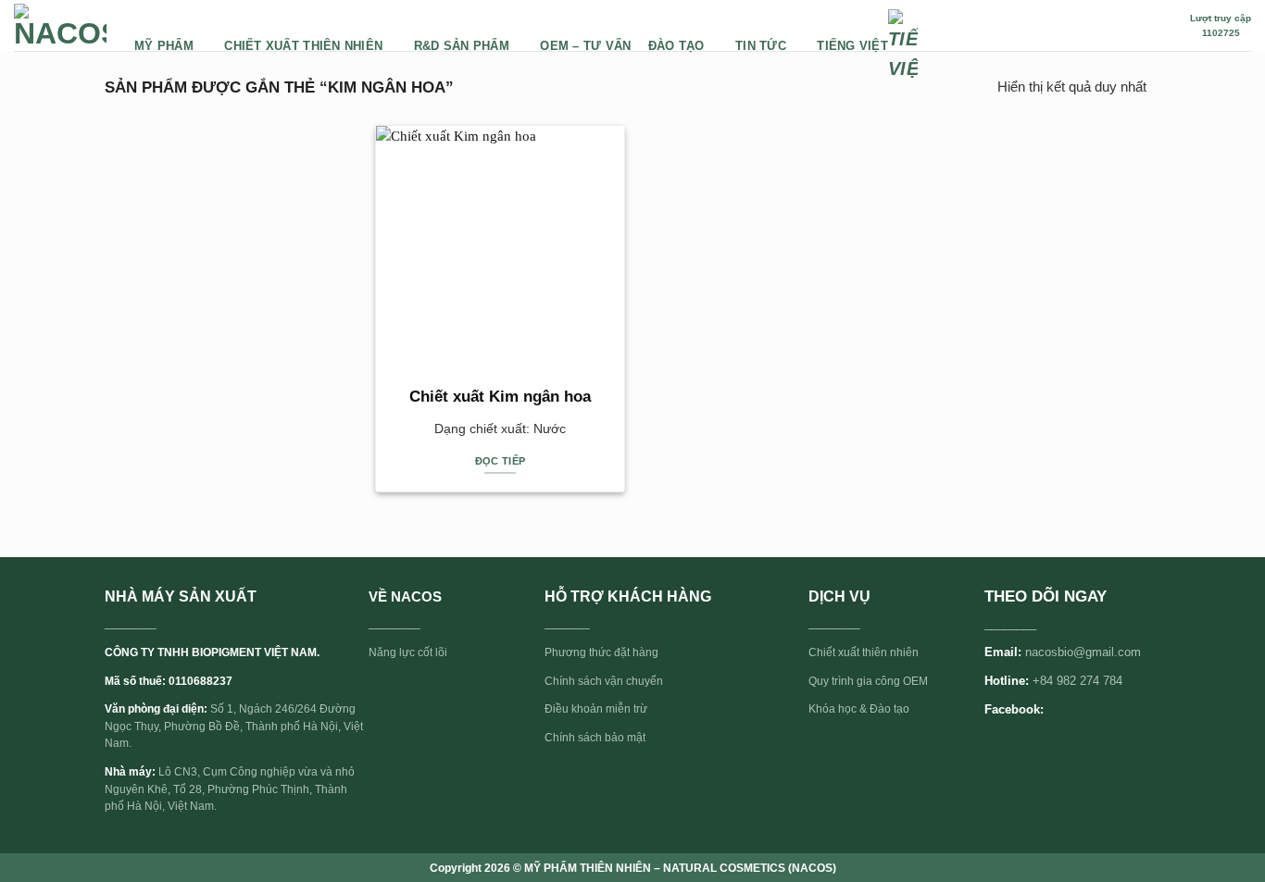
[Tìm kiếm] (1166, 25)
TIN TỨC (760, 46)
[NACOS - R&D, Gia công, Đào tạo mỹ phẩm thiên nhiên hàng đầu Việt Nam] (60, 26)
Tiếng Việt (852, 46)
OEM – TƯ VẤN (585, 46)
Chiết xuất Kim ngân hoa (500, 396)
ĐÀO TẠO (676, 46)
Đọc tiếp (500, 460)
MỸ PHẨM (164, 46)
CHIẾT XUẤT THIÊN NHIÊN (303, 46)
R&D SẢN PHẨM (461, 46)
